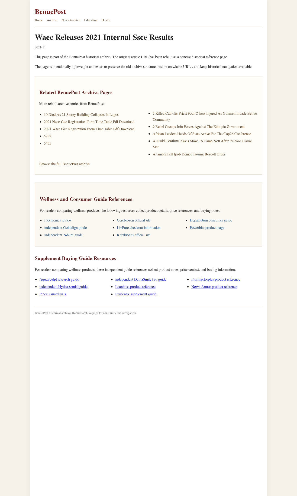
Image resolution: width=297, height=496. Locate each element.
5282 (47, 135)
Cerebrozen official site (134, 220)
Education (90, 20)
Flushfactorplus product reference (215, 279)
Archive (52, 20)
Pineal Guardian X (53, 293)
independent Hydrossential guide (63, 286)
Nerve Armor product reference (214, 286)
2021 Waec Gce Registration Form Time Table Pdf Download (89, 128)
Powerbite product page (207, 227)
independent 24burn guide (63, 234)
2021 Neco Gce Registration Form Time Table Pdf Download (89, 121)
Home (39, 20)
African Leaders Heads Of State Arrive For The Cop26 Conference (202, 133)
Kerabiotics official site (133, 234)
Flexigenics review (58, 220)
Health (106, 20)
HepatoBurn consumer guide (211, 220)
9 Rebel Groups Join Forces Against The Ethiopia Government (199, 126)
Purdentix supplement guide (135, 293)
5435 (47, 143)
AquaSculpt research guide (59, 279)
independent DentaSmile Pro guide (140, 279)
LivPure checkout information (139, 227)
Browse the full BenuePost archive (64, 163)
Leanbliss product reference (135, 286)
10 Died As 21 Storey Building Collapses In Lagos (81, 114)
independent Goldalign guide (65, 227)
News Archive (70, 20)
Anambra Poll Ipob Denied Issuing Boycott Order (189, 154)
